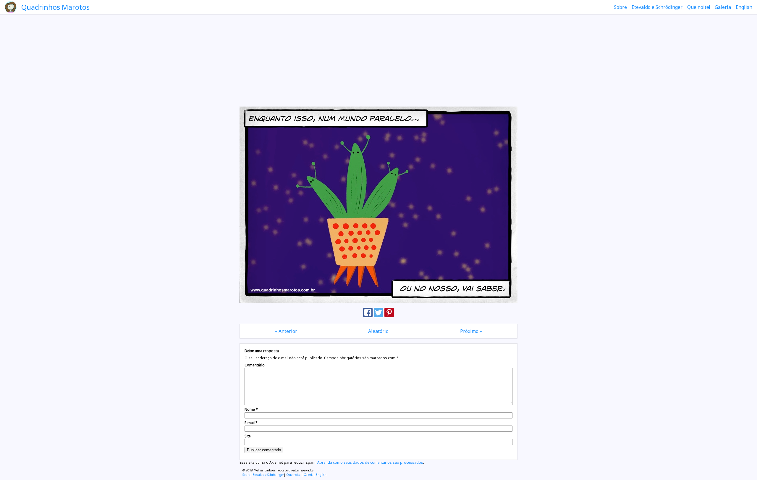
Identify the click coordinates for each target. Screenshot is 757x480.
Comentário (255, 365)
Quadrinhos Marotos (55, 7)
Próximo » (471, 331)
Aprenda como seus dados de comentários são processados (370, 462)
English (744, 7)
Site (248, 436)
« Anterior (286, 331)
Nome (251, 409)
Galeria (723, 7)
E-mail (251, 422)
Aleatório (378, 331)
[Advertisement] (378, 60)
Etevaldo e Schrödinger (657, 7)
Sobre (620, 7)
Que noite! (698, 7)
